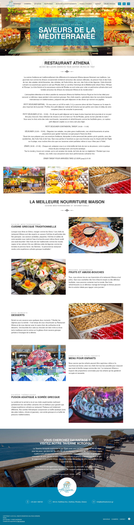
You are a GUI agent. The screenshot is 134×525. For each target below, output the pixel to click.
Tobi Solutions (21, 521)
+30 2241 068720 (37, 502)
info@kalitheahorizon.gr (105, 502)
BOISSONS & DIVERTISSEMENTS (66, 4)
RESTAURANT (48, 4)
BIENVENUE (17, 4)
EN (119, 4)
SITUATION (37, 4)
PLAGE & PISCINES (86, 4)
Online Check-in (109, 4)
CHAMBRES (27, 4)
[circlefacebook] (129, 519)
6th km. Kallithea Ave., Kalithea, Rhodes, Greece (70, 502)
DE (124, 4)
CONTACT (98, 4)
